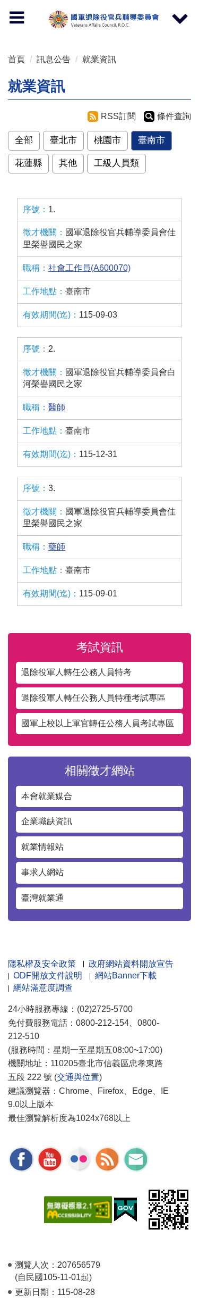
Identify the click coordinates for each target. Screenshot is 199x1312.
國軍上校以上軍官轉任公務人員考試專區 (97, 723)
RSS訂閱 (118, 116)
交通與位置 (78, 1077)
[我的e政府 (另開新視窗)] (125, 1208)
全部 (24, 140)
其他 (68, 163)
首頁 (16, 59)
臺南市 (151, 140)
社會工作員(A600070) (89, 267)
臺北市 (63, 140)
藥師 (56, 546)
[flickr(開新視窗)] (78, 1159)
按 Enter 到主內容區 (18, 3)
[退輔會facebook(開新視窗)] (21, 1159)
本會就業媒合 (46, 796)
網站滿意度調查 (43, 987)
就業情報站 (42, 846)
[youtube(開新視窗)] (50, 1159)
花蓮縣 (28, 163)
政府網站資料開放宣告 (131, 963)
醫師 (56, 407)
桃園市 (107, 140)
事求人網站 (42, 872)
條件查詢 (174, 116)
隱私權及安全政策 (42, 963)
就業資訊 (99, 59)
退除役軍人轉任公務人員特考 (76, 672)
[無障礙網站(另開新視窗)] (78, 1208)
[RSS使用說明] (107, 1159)
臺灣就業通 (42, 897)
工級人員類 (116, 163)
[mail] (136, 1159)
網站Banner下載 (126, 975)
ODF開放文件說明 (47, 975)
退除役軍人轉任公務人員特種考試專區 (93, 697)
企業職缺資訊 (46, 821)
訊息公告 (54, 59)
